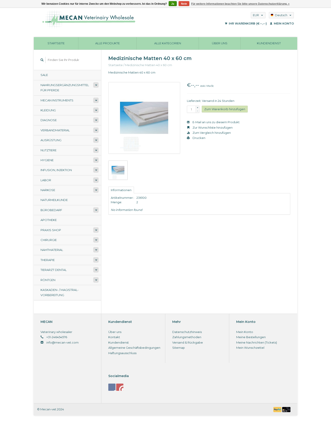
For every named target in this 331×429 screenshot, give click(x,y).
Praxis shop (51, 230)
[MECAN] (116, 19)
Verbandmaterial (55, 130)
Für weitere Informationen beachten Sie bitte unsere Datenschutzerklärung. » (240, 3)
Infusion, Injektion (56, 170)
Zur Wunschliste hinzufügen (212, 127)
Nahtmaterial (52, 250)
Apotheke (49, 220)
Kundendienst (269, 43)
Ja (172, 3)
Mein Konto (283, 23)
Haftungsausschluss (122, 353)
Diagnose (49, 120)
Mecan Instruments (57, 100)
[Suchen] (42, 60)
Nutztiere (49, 150)
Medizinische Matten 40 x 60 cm (148, 65)
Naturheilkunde (54, 200)
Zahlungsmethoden (186, 337)
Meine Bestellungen (251, 337)
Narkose (48, 190)
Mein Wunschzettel (250, 347)
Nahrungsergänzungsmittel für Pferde (65, 87)
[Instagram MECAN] (119, 387)
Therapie (48, 260)
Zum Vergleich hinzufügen (211, 132)
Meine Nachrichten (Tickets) (256, 342)
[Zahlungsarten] (277, 409)
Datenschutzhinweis (187, 332)
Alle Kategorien (167, 43)
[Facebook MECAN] (112, 387)
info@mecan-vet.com (62, 342)
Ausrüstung (51, 140)
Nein (184, 3)
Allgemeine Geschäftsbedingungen (134, 347)
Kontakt (114, 337)
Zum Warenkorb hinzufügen (224, 109)
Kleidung (48, 110)
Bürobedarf (51, 210)
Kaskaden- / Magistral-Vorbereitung (60, 292)
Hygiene (47, 160)
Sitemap (178, 347)
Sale (44, 75)
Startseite (56, 43)
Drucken (198, 138)
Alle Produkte (107, 43)
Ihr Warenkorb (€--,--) (248, 23)
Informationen (121, 190)
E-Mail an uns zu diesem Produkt (216, 122)
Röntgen (48, 280)
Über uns (219, 43)
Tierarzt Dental (54, 270)
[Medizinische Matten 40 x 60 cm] (144, 118)
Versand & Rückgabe (187, 342)
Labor (46, 180)
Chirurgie (49, 240)
